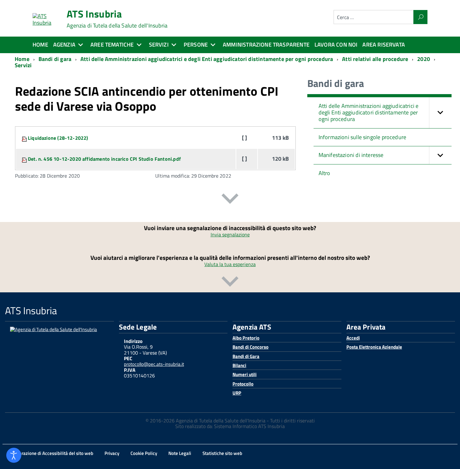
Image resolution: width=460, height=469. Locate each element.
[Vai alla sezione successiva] (230, 199)
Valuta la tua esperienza (230, 264)
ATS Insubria (117, 19)
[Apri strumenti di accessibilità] (13, 455)
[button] (440, 112)
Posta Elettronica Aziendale (374, 346)
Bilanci (239, 365)
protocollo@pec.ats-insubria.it (154, 364)
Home (40, 44)
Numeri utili (245, 374)
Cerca (420, 17)
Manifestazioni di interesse (351, 155)
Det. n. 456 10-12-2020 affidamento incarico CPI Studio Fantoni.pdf (104, 159)
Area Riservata (383, 44)
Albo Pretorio (246, 337)
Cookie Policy (143, 453)
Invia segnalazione (230, 234)
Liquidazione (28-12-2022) (58, 138)
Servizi (159, 44)
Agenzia (64, 44)
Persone (196, 44)
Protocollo (243, 383)
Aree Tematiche (112, 44)
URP (237, 392)
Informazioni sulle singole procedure (362, 137)
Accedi (353, 337)
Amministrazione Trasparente (266, 44)
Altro (324, 173)
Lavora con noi (336, 44)
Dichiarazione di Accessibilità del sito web (51, 453)
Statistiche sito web (222, 453)
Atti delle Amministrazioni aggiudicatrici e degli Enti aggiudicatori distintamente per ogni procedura (369, 112)
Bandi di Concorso (250, 346)
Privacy (112, 453)
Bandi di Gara (246, 356)
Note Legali (179, 453)
